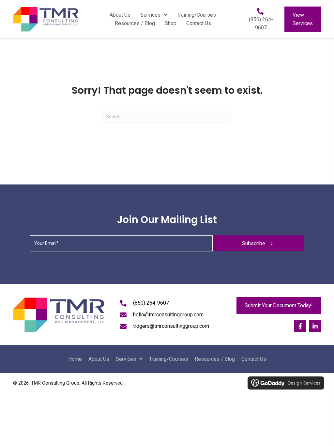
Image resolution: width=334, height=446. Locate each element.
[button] (258, 243)
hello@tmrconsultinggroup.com (168, 314)
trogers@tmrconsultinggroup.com (171, 326)
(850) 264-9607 (151, 303)
